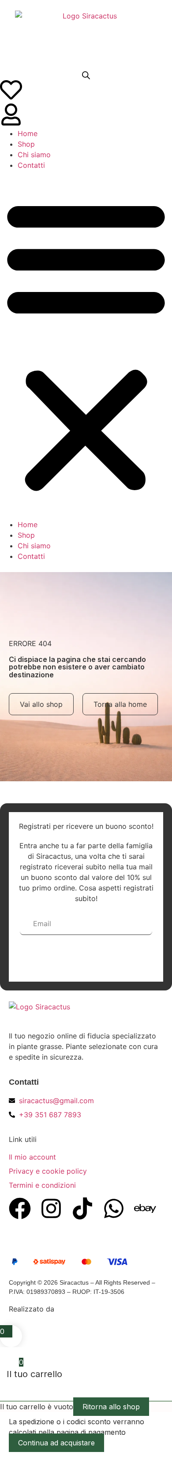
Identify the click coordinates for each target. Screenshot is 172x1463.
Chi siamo (34, 154)
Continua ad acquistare (56, 1442)
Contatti (31, 165)
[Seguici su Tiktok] (82, 1208)
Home (27, 133)
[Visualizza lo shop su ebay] (145, 1208)
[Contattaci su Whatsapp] (114, 1208)
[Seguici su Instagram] (51, 1208)
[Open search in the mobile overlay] (86, 75)
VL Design (73, 1308)
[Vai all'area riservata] (11, 114)
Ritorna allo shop (111, 1406)
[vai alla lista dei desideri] (11, 90)
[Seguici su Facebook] (20, 1208)
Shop (26, 144)
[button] (86, 344)
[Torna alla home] (86, 36)
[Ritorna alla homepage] (80, 1012)
